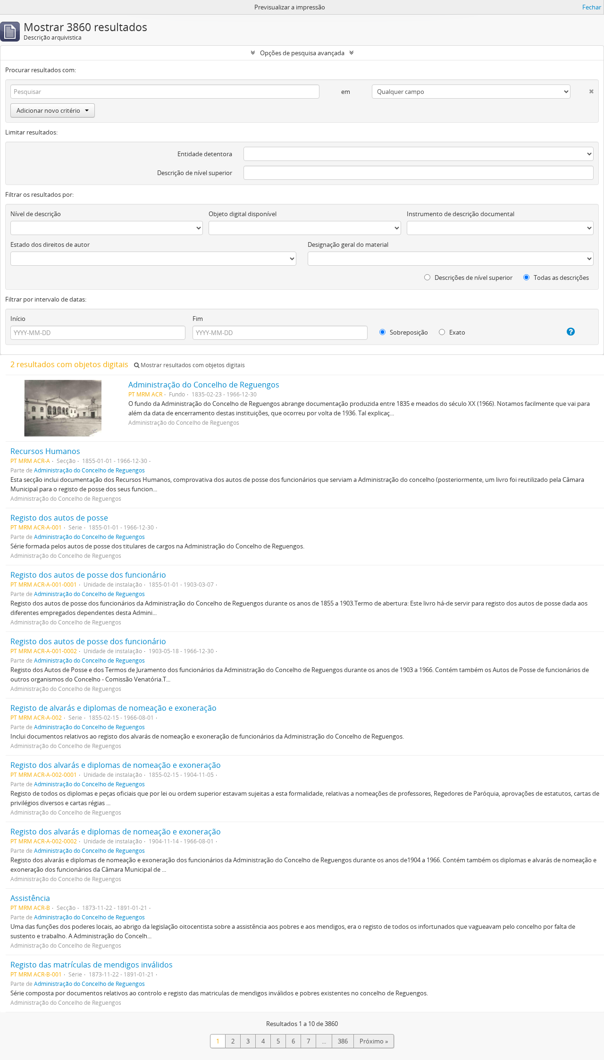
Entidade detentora (204, 154)
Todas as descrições (560, 277)
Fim (198, 318)
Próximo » (374, 1041)
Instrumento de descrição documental (460, 214)
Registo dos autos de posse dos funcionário (88, 575)
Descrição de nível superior (194, 172)
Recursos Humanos (45, 451)
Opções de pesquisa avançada (302, 53)
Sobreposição (408, 332)
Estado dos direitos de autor (50, 244)
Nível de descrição (35, 214)
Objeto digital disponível (243, 214)
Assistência (30, 898)
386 (343, 1041)
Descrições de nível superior (472, 277)
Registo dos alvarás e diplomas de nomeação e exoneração (115, 765)
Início (17, 318)
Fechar (591, 7)
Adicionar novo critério (48, 110)
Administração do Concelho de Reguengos (203, 384)
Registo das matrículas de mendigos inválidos (91, 964)
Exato (456, 332)
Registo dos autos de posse (59, 518)
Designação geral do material (348, 244)
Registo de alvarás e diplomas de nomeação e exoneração (113, 708)
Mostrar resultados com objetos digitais (192, 365)
